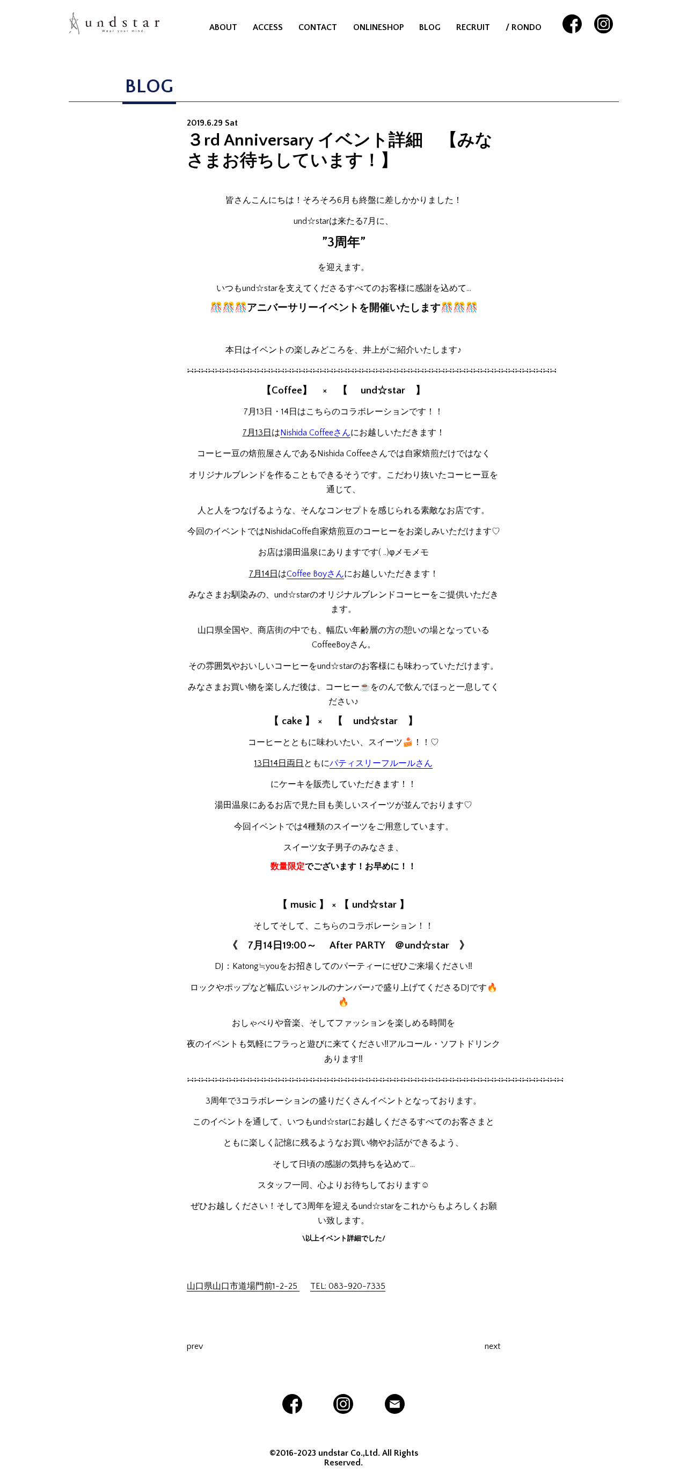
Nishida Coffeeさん (315, 432)
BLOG (430, 27)
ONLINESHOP (378, 27)
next (492, 1346)
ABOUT (223, 27)
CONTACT (317, 27)
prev (195, 1346)
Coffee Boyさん (315, 574)
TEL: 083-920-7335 (347, 1286)
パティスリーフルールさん (381, 763)
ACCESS (268, 27)
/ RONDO (524, 27)
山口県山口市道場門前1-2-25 (243, 1286)
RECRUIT (473, 27)
